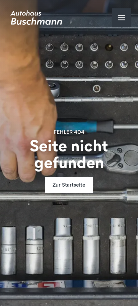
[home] (34, 17)
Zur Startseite (69, 185)
